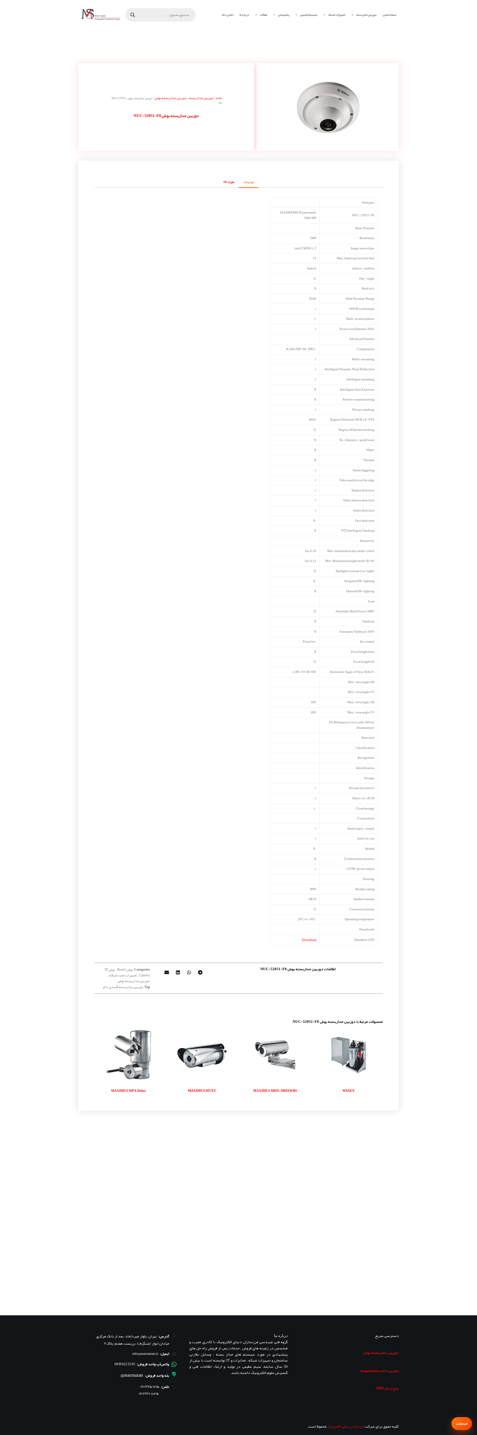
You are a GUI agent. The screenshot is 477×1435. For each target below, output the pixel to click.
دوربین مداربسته (366, 15)
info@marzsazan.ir (145, 1353)
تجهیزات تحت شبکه (123, 975)
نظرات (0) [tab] (228, 182)
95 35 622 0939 (125, 1364)
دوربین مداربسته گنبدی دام (123, 986)
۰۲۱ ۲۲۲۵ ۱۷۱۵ (149, 1386)
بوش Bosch (125, 969)
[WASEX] (348, 1055)
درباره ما (244, 15)
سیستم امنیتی (308, 15)
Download (309, 939)
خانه (219, 97)
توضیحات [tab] (248, 182)
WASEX (348, 1090)
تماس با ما (227, 15)
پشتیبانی (283, 15)
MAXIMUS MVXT (202, 1090)
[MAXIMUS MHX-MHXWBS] (275, 1055)
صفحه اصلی (389, 15)
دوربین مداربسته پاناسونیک (379, 1370)
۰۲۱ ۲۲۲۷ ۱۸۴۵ (148, 1393)
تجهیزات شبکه (336, 15)
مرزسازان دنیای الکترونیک (345, 1426)
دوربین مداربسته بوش (170, 97)
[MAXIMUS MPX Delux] (128, 1055)
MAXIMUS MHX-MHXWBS (275, 1090)
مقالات (263, 15)
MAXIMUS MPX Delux (128, 1090)
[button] (200, 972)
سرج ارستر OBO (387, 1388)
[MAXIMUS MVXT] (202, 1055)
